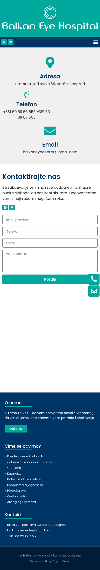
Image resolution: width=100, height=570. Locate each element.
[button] (96, 42)
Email (50, 144)
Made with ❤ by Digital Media (50, 561)
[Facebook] (4, 42)
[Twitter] (10, 42)
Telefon (26, 104)
